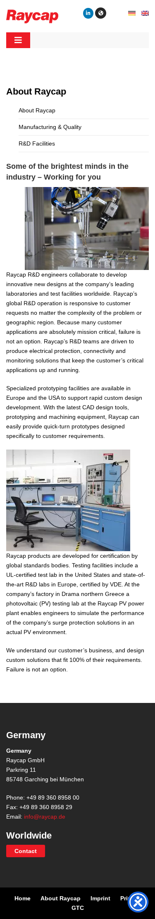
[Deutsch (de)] (132, 13)
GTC (78, 907)
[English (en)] (145, 13)
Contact (25, 851)
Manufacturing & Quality (50, 127)
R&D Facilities (37, 143)
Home (22, 898)
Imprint (100, 898)
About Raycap (37, 110)
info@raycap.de (44, 816)
